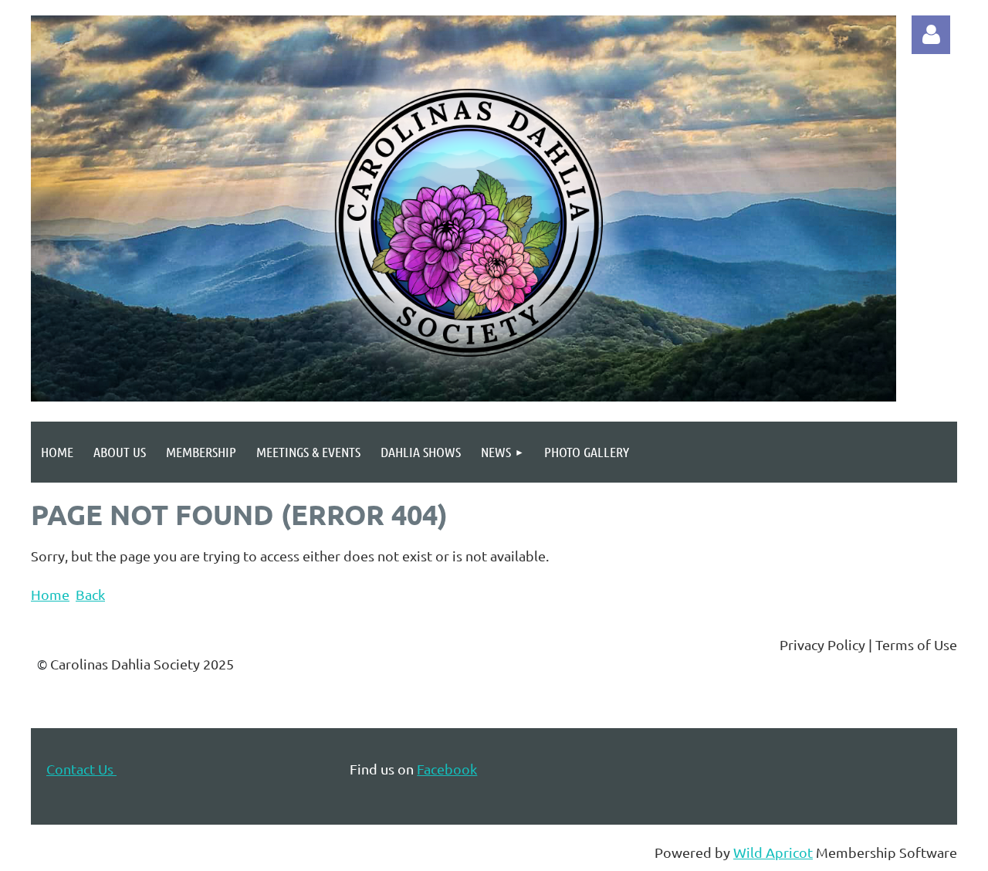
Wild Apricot (773, 852)
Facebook (447, 769)
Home (50, 594)
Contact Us (81, 769)
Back (90, 594)
